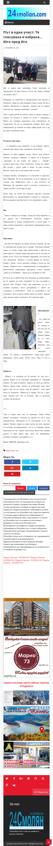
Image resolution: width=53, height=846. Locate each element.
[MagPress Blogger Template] (26, 13)
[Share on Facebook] (12, 462)
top (16, 450)
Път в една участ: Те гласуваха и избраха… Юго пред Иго (22, 37)
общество (10, 450)
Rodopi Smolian (12, 844)
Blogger (21, 488)
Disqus (32, 488)
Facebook (44, 488)
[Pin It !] (12, 474)
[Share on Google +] (12, 468)
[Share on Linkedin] (30, 468)
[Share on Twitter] (30, 462)
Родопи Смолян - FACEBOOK (16, 557)
